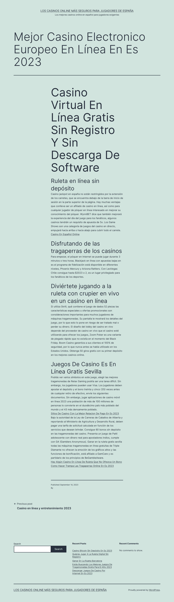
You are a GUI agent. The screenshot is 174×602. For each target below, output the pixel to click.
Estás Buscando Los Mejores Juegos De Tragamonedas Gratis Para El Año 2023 (92, 565)
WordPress (154, 590)
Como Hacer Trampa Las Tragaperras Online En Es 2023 (82, 465)
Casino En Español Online (65, 234)
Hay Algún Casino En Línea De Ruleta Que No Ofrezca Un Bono (86, 461)
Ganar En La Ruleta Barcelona (87, 561)
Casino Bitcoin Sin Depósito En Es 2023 (92, 550)
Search (17, 544)
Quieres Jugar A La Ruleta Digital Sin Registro (90, 555)
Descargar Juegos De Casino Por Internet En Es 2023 (88, 572)
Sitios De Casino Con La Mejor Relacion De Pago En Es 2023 (85, 413)
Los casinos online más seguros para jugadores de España (87, 11)
